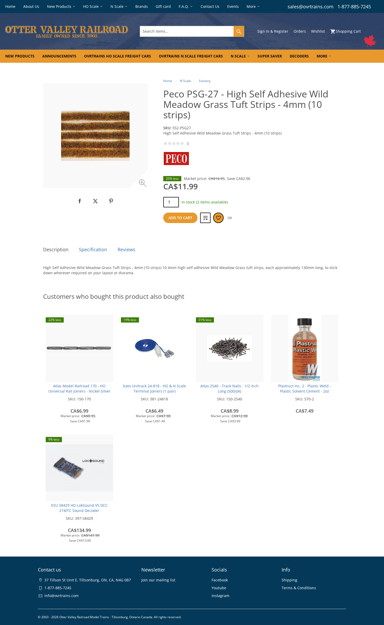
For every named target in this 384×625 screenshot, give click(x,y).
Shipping (289, 579)
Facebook (220, 579)
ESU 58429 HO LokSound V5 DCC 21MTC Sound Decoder (79, 508)
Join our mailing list (158, 579)
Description (55, 249)
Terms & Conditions (299, 587)
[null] (79, 201)
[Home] (66, 31)
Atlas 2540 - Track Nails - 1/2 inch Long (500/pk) (229, 388)
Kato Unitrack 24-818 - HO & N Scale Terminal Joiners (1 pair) (154, 388)
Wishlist (318, 31)
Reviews (126, 249)
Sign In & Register (272, 31)
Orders (300, 31)
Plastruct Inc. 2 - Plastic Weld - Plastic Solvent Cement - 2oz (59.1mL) (304, 391)
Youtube (219, 587)
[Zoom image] (143, 183)
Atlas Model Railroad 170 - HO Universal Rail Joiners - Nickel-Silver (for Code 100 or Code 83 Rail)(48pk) (79, 391)
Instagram (220, 595)
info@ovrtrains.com (61, 595)
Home (167, 81)
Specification (93, 249)
